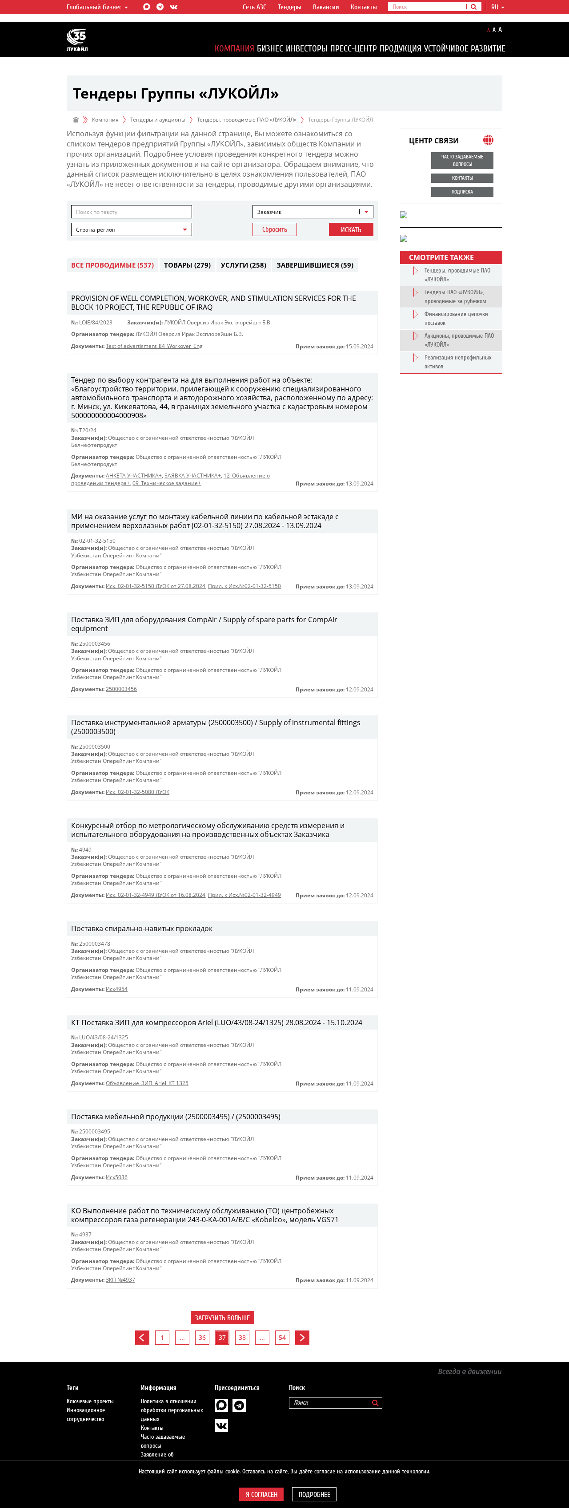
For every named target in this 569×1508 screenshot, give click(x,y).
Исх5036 (117, 1177)
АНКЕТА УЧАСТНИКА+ (134, 475)
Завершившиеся (314, 265)
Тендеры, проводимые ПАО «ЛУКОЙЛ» (247, 119)
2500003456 (121, 689)
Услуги (243, 265)
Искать (351, 230)
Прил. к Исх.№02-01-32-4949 (244, 895)
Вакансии (326, 7)
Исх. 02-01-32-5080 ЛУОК (137, 792)
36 (202, 1337)
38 (242, 1337)
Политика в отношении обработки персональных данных (172, 1410)
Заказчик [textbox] (269, 212)
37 (222, 1337)
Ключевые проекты (90, 1401)
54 (282, 1337)
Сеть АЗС (254, 7)
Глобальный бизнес (95, 7)
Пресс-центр (353, 48)
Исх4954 (117, 989)
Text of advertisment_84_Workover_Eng (154, 346)
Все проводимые (112, 265)
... (182, 1337)
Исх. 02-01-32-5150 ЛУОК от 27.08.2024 (155, 586)
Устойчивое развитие (464, 48)
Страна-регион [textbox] (96, 229)
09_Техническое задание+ (166, 483)
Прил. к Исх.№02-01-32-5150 (244, 586)
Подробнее (314, 1495)
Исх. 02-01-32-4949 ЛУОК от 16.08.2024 (155, 895)
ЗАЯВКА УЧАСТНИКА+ (192, 475)
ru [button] (495, 7)
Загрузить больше (222, 1318)
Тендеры (289, 7)
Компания (234, 48)
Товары (187, 265)
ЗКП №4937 (120, 1279)
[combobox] (312, 211)
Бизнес (270, 48)
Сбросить (274, 229)
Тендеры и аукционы (157, 119)
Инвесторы (307, 48)
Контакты (364, 7)
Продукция (400, 48)
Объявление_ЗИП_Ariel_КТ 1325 (147, 1083)
